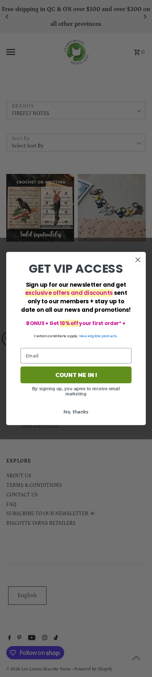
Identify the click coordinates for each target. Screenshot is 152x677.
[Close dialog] (137, 259)
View (83, 336)
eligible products (102, 336)
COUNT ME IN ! (76, 375)
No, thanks (75, 411)
